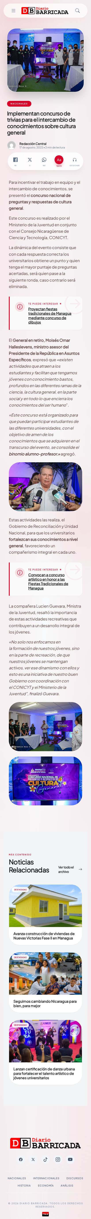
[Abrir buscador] (77, 10)
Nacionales (17, 1178)
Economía (46, 1185)
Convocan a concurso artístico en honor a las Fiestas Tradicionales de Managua (48, 581)
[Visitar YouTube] (70, 1159)
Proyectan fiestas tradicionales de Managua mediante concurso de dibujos (49, 315)
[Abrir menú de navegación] (13, 10)
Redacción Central (32, 144)
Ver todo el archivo (66, 869)
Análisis (67, 1185)
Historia (24, 1185)
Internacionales (46, 1178)
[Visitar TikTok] (45, 1159)
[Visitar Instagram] (57, 1159)
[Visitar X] (33, 1159)
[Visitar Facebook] (20, 1159)
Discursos (74, 1178)
